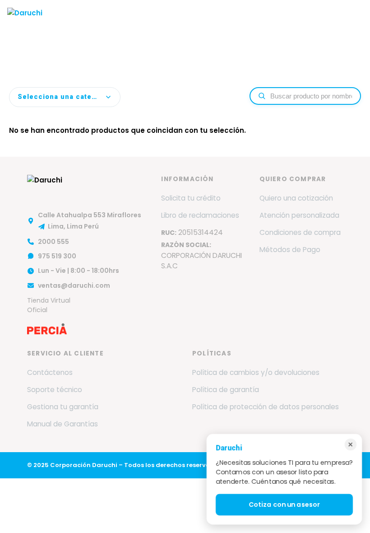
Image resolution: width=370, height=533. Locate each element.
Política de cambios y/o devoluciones (255, 372)
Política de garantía (225, 389)
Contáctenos (50, 372)
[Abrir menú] (354, 20)
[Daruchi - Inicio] (24, 20)
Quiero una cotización (296, 198)
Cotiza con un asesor (284, 504)
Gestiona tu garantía (62, 406)
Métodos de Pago (289, 249)
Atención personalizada (299, 215)
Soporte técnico (54, 389)
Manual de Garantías (62, 424)
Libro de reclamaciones (200, 215)
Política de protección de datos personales (265, 406)
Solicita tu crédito (191, 198)
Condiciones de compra (300, 232)
